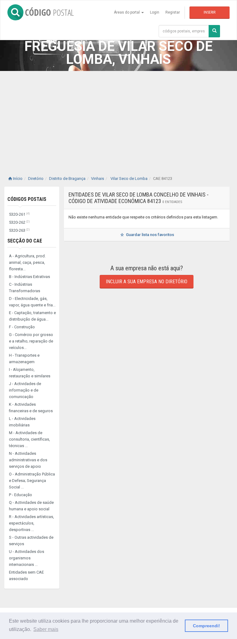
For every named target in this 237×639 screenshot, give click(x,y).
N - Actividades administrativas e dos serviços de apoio (28, 460)
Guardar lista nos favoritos (149, 234)
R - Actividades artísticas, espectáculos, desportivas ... (31, 523)
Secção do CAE (24, 241)
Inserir (209, 12)
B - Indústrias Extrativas (29, 276)
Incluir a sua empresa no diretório (146, 281)
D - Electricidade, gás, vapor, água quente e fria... (32, 301)
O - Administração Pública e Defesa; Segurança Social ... (32, 480)
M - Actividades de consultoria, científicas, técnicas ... (29, 439)
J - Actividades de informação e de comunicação (25, 390)
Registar (172, 12)
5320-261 (19, 214)
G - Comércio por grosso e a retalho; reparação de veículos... (31, 341)
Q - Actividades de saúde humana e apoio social (31, 505)
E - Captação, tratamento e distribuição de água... (32, 316)
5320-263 (19, 230)
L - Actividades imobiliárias (22, 421)
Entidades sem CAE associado (26, 575)
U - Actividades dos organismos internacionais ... (26, 558)
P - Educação (20, 494)
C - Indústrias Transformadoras (24, 287)
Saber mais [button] (45, 629)
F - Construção (22, 327)
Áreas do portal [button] (127, 12)
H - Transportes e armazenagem (24, 358)
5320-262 (19, 222)
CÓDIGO (49, 12)
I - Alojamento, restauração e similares (29, 372)
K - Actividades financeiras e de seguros (31, 407)
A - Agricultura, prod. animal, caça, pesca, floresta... (27, 262)
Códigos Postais (26, 199)
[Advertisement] (118, 117)
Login (154, 12)
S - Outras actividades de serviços (31, 540)
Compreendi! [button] (206, 625)
